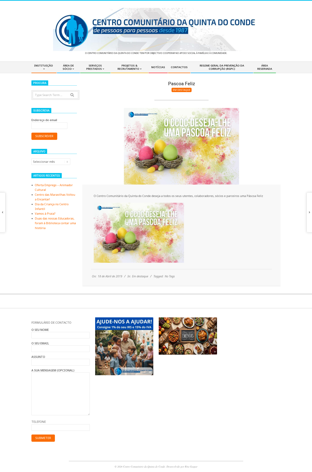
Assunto (38, 357)
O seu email (40, 343)
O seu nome (40, 330)
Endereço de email (44, 120)
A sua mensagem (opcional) (52, 370)
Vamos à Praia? (45, 214)
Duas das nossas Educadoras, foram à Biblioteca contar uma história (55, 223)
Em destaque (181, 90)
